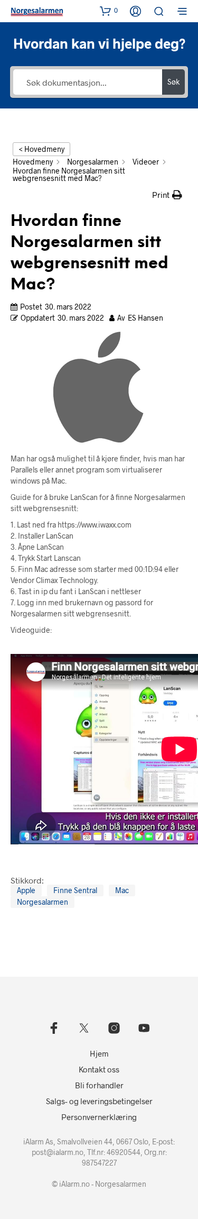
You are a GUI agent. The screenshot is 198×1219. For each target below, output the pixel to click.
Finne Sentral (75, 890)
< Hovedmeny (41, 148)
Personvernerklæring (99, 1117)
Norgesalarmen (42, 901)
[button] (109, 10)
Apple (26, 890)
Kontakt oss (99, 1069)
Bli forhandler (99, 1085)
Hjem (99, 1053)
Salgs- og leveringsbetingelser (99, 1101)
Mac (122, 890)
